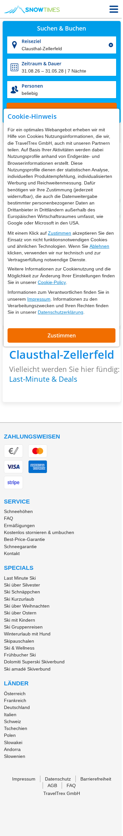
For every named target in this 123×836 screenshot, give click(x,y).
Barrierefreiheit (95, 779)
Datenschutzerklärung (60, 312)
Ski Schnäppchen (22, 591)
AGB (52, 785)
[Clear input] (110, 45)
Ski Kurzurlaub (19, 599)
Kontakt (12, 553)
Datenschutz (58, 779)
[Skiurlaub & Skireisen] (32, 9)
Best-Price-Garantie (24, 539)
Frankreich (15, 700)
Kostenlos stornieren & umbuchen (39, 532)
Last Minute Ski (20, 578)
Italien (10, 714)
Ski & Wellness (19, 648)
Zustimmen (59, 233)
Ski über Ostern (20, 612)
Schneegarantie (20, 546)
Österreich (15, 693)
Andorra (12, 749)
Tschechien (15, 728)
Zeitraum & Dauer (41, 63)
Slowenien (14, 756)
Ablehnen (99, 246)
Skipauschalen (19, 641)
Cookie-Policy (52, 282)
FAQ (8, 518)
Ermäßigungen (19, 525)
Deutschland (17, 707)
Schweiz (12, 721)
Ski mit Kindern (19, 620)
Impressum (39, 299)
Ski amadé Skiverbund (27, 669)
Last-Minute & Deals (43, 379)
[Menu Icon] (114, 9)
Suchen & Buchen (61, 28)
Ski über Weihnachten (27, 606)
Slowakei (13, 742)
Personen (32, 86)
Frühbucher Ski (20, 654)
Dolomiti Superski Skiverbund (34, 661)
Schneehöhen (18, 511)
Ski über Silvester (22, 585)
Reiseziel (31, 41)
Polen (10, 735)
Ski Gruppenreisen (23, 627)
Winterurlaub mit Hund (27, 633)
